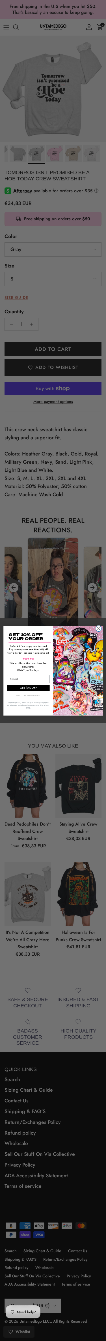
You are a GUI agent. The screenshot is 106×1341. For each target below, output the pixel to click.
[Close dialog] (98, 629)
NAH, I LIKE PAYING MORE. (28, 695)
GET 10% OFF (28, 688)
